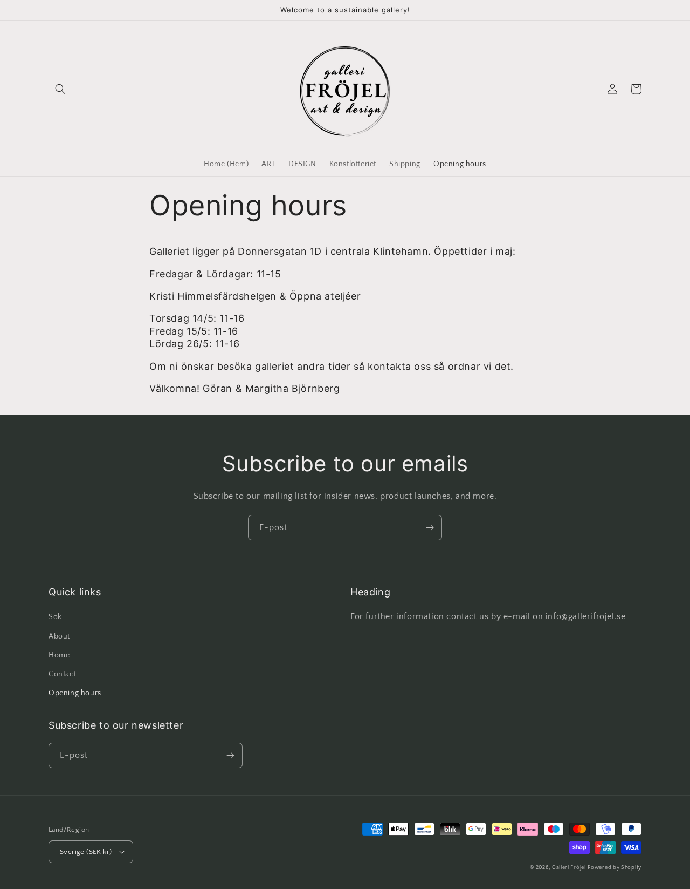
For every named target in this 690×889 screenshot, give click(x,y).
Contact (62, 674)
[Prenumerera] (429, 527)
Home (59, 655)
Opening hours (75, 693)
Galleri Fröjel (569, 868)
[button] (60, 89)
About (59, 636)
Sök (55, 617)
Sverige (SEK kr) (86, 852)
